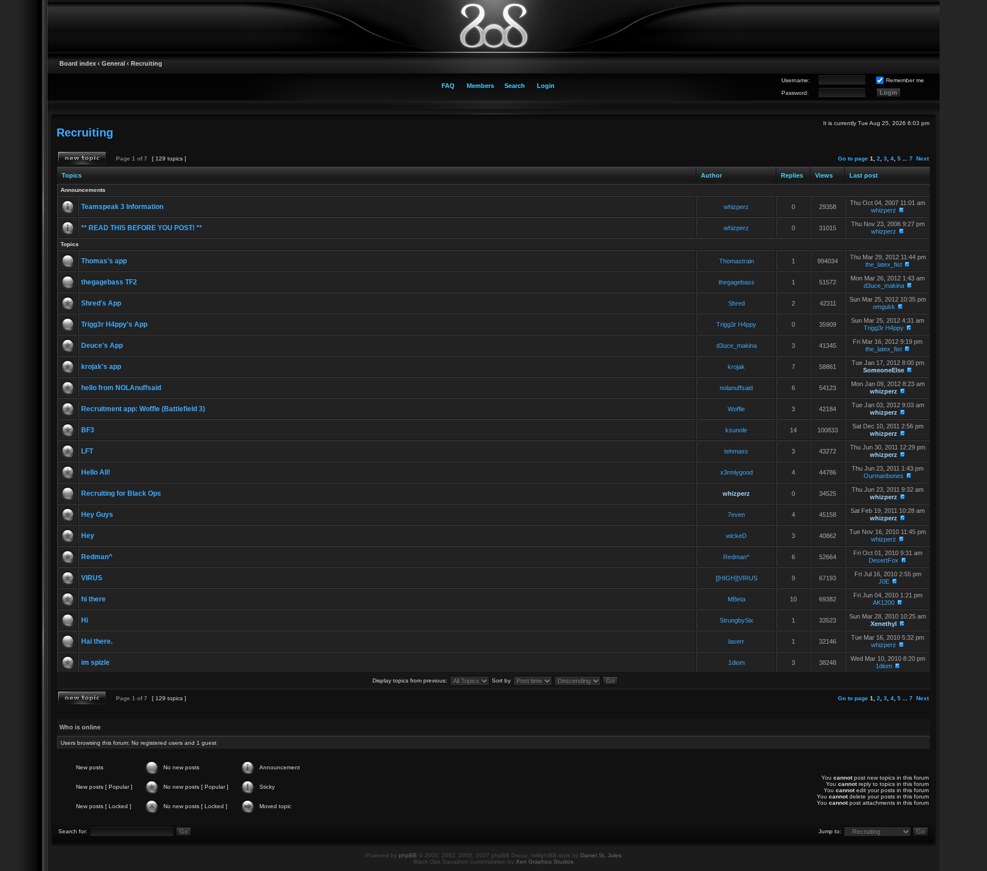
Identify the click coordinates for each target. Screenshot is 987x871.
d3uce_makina (884, 285)
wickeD (736, 535)
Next (922, 158)
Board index (77, 63)
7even (736, 514)
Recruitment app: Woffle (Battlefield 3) (143, 409)
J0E (883, 581)
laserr (736, 641)
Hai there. (97, 641)
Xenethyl (883, 623)
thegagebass (737, 282)
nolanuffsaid (736, 387)
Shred (736, 303)
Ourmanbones (884, 475)
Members (480, 85)
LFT (87, 451)
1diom (736, 662)
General (113, 63)
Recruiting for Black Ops (121, 493)
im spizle (95, 663)
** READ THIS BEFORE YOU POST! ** (141, 228)
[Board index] (493, 25)
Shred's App (101, 303)
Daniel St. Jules (600, 855)
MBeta (736, 599)
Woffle (736, 409)
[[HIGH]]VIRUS (736, 578)
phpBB (408, 855)
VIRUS (91, 578)
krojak (736, 366)
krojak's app (101, 367)
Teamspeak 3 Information (122, 207)
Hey (87, 536)
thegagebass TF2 (109, 282)
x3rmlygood (736, 472)
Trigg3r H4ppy (736, 324)
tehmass (736, 451)
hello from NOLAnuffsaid (121, 388)
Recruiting (146, 63)
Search (514, 85)
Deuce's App (102, 346)
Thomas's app (104, 261)
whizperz (736, 206)
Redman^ (97, 557)
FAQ (448, 85)
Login (546, 85)
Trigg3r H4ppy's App (114, 324)
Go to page (853, 158)
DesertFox (883, 560)
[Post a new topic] (82, 158)
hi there (93, 599)
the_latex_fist (883, 264)
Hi (84, 620)
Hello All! (95, 472)
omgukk (884, 306)
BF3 (87, 430)
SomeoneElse (883, 370)
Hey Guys (97, 515)
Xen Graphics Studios (544, 861)
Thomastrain (736, 261)
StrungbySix (736, 620)
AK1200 (883, 602)
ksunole (736, 430)
